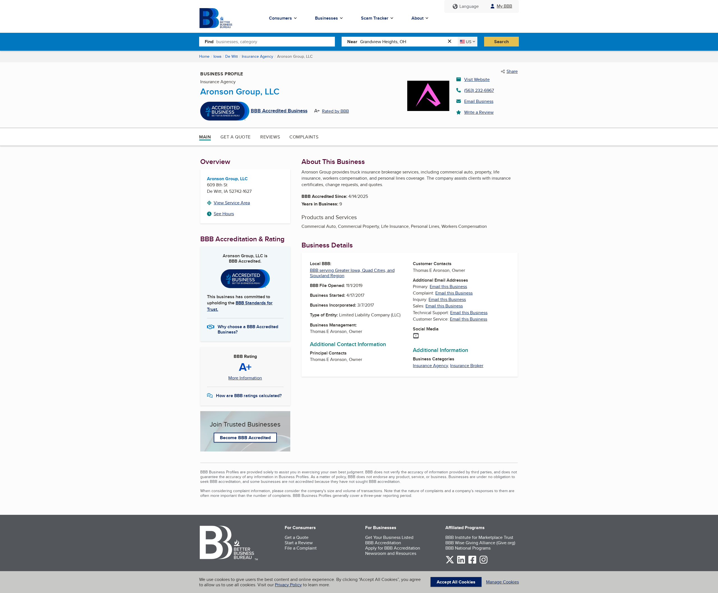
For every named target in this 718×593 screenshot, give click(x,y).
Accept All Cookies (456, 582)
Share (512, 71)
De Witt (231, 56)
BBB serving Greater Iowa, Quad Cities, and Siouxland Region (352, 273)
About (417, 18)
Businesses (326, 18)
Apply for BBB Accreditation (392, 548)
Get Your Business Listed (389, 537)
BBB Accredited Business (279, 111)
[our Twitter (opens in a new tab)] (449, 562)
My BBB (504, 6)
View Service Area (232, 202)
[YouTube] (416, 336)
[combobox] (275, 41)
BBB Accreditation (383, 542)
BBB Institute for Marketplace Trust (479, 537)
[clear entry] (451, 42)
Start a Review (299, 542)
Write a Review (479, 112)
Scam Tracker (374, 18)
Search (501, 41)
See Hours (224, 213)
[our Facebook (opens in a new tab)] (472, 562)
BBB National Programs (468, 548)
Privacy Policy (288, 585)
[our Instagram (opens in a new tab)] (483, 562)
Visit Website (477, 79)
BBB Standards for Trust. (240, 306)
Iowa (217, 56)
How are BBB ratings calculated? (249, 395)
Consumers (280, 18)
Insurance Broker (466, 365)
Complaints (303, 137)
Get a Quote (235, 137)
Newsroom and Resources (390, 553)
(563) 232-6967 (479, 90)
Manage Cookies (502, 582)
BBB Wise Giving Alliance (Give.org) (480, 542)
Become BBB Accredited (245, 437)
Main (205, 137)
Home (204, 56)
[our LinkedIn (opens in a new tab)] (461, 562)
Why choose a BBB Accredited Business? (248, 329)
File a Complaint (301, 548)
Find (209, 41)
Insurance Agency (257, 56)
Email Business (478, 101)
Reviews (270, 137)
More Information (245, 378)
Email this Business (448, 286)
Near (352, 41)
